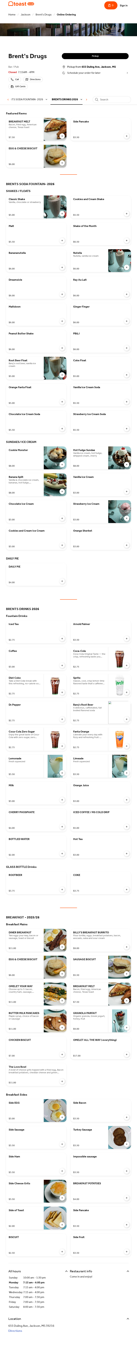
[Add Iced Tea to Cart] (62, 638)
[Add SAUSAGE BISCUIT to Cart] (126, 974)
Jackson (25, 14)
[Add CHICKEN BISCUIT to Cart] (62, 1054)
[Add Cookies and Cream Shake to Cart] (126, 213)
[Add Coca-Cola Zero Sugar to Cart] (62, 746)
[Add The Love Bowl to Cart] (62, 1081)
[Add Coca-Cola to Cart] (126, 665)
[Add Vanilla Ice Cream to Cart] (126, 491)
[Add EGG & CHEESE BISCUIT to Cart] (62, 163)
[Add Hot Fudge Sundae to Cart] (126, 464)
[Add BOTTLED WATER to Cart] (62, 853)
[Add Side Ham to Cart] (62, 1171)
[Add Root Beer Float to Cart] (62, 375)
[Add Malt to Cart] (62, 240)
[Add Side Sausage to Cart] (62, 1144)
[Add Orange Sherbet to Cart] (126, 545)
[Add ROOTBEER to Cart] (62, 889)
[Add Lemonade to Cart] (62, 773)
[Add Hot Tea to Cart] (126, 853)
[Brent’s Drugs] (21, 3)
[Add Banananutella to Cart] (62, 267)
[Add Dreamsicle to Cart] (62, 294)
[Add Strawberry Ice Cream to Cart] (126, 518)
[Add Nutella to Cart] (126, 267)
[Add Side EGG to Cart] (62, 1117)
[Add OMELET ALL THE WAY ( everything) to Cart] (126, 1054)
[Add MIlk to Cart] (62, 800)
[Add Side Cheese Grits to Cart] (62, 1198)
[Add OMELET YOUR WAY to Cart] (62, 1000)
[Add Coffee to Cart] (62, 665)
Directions (15, 1331)
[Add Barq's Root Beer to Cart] (126, 719)
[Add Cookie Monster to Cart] (62, 464)
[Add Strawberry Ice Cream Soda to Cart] (126, 428)
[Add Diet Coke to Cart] (62, 692)
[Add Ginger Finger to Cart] (126, 321)
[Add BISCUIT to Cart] (62, 1251)
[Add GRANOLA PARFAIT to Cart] (126, 1027)
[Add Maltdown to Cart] (62, 321)
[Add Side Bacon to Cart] (126, 1117)
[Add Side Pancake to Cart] (126, 136)
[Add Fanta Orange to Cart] (126, 746)
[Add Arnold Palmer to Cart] (126, 638)
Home (12, 14)
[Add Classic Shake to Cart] (62, 213)
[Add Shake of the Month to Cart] (126, 240)
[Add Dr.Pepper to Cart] (62, 719)
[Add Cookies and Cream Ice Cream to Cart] (62, 545)
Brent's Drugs (44, 14)
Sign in (124, 5)
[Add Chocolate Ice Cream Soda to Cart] (62, 428)
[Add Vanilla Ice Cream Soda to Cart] (126, 401)
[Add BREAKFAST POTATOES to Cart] (126, 1198)
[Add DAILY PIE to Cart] (62, 581)
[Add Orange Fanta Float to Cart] (62, 401)
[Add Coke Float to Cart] (126, 375)
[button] (27, 99)
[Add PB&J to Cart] (126, 348)
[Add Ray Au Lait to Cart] (126, 294)
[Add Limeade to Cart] (126, 773)
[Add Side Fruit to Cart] (126, 1251)
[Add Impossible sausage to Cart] (126, 1171)
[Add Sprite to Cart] (126, 692)
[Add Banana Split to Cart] (62, 491)
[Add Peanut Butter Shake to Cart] (62, 348)
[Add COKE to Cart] (126, 889)
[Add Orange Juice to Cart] (126, 800)
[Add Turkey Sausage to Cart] (126, 1144)
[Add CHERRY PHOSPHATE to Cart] (62, 826)
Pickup (95, 56)
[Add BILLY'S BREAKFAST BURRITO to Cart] (126, 947)
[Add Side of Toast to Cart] (62, 1224)
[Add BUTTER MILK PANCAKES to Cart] (62, 1027)
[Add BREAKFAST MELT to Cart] (62, 136)
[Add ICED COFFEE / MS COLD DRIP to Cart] (126, 826)
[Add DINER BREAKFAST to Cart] (62, 947)
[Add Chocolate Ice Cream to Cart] (62, 518)
